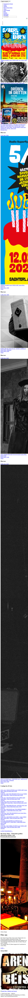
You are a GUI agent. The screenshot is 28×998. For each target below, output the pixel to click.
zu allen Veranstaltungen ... (7, 831)
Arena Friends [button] (6, 10)
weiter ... (3, 948)
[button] (3, 129)
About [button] (4, 9)
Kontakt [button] (5, 12)
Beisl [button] (4, 11)
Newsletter (5, 15)
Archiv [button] (5, 5)
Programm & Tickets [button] (8, 3)
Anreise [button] (5, 6)
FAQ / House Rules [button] (7, 7)
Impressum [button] (5, 14)
